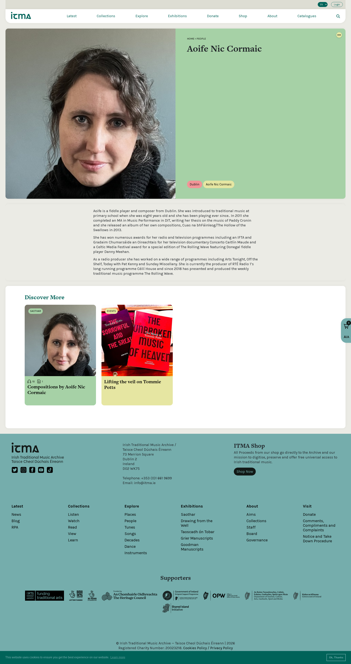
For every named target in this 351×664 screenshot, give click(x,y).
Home (190, 38)
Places (130, 514)
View (72, 533)
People (201, 38)
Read (72, 527)
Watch (74, 520)
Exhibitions (177, 16)
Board (251, 533)
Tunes (129, 527)
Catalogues (306, 16)
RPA (15, 527)
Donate (213, 16)
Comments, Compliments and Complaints (319, 525)
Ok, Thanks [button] (336, 657)
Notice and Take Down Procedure (317, 538)
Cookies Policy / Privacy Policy (208, 648)
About (272, 16)
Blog (16, 520)
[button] (346, 326)
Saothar (188, 514)
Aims (251, 514)
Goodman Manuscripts (192, 547)
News (16, 514)
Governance (257, 540)
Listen (73, 514)
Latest (72, 16)
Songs (130, 533)
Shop (243, 16)
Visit (307, 506)
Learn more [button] (117, 657)
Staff (251, 527)
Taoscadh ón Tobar (197, 531)
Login (337, 4)
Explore (141, 16)
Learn (73, 540)
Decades (132, 540)
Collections (106, 16)
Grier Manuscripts (197, 538)
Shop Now (245, 471)
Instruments (135, 553)
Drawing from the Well (196, 523)
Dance (130, 546)
